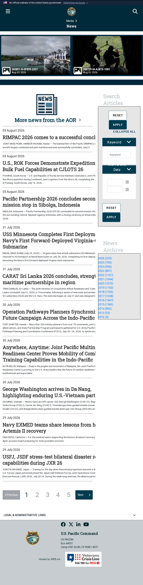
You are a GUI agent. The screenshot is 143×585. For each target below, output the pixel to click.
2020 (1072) (105, 283)
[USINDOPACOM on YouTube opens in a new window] (86, 525)
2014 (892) (105, 308)
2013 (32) (104, 313)
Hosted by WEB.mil (49, 559)
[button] (76, 3)
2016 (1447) (105, 300)
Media (70, 21)
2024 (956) (105, 266)
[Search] (135, 11)
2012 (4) (103, 317)
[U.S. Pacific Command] (32, 537)
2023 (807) (105, 271)
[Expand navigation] (8, 11)
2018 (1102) (105, 292)
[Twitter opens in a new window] (71, 525)
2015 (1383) (105, 304)
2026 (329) (105, 258)
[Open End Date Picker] (127, 189)
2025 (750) (105, 262)
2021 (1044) (105, 279)
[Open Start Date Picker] (127, 182)
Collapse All (124, 131)
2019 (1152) (105, 287)
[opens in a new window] (63, 525)
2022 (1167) (105, 275)
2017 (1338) (105, 296)
